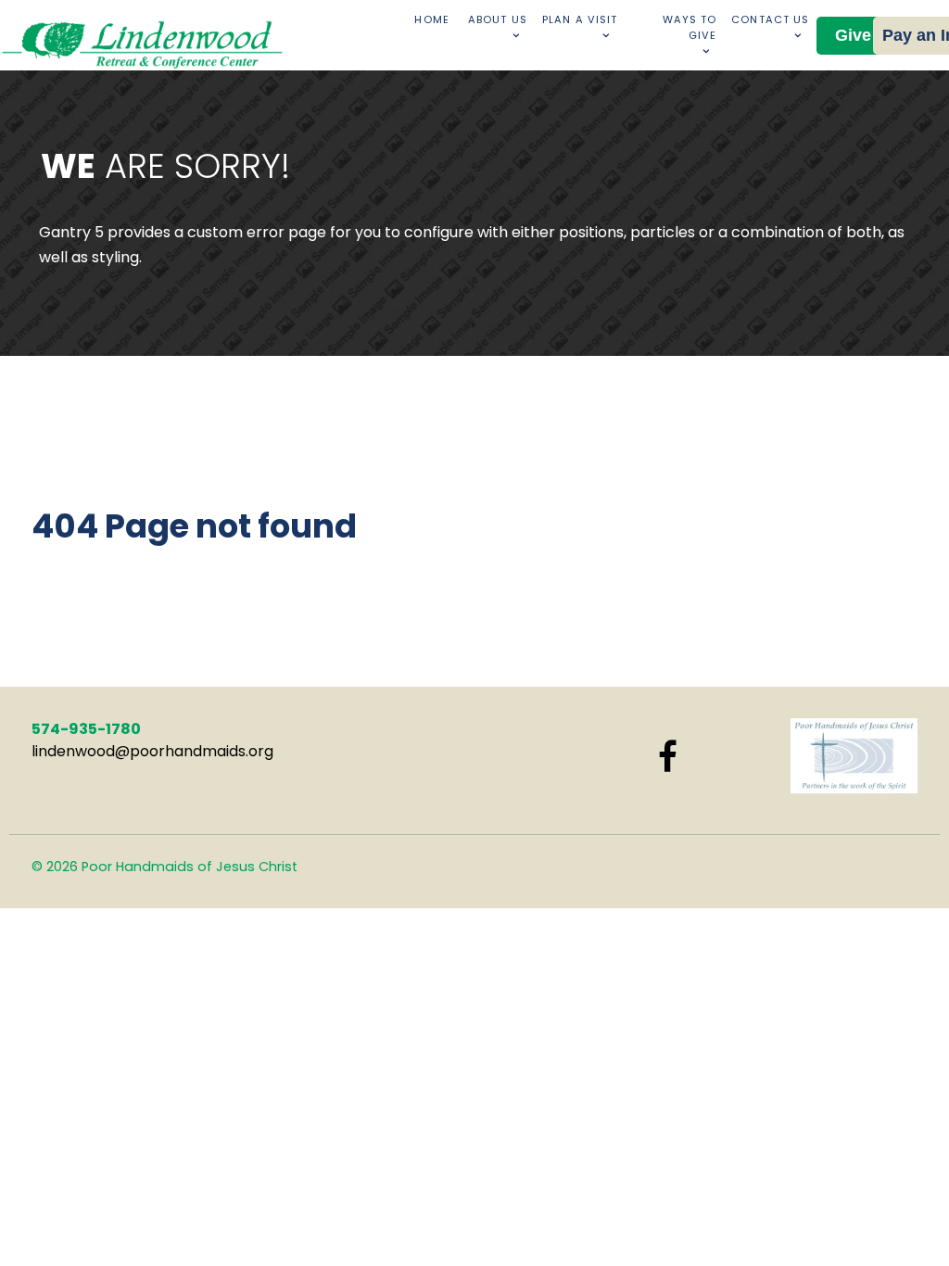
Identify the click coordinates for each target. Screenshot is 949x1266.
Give (853, 35)
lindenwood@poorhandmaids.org (152, 751)
